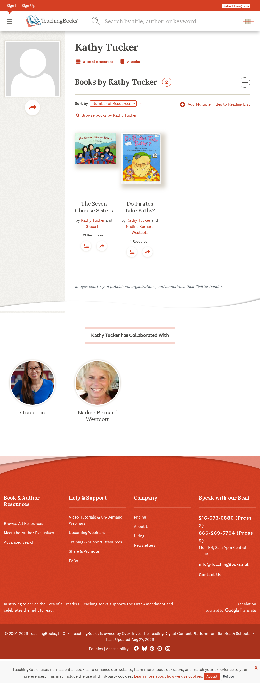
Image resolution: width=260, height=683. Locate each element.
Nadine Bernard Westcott (98, 416)
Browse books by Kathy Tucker (108, 115)
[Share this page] (32, 107)
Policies (96, 648)
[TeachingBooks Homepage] (48, 21)
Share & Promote (84, 551)
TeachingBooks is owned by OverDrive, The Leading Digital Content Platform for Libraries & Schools (161, 633)
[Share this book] (102, 246)
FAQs (73, 560)
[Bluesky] (144, 648)
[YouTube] (159, 648)
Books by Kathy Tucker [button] (121, 82)
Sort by (81, 103)
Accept (211, 676)
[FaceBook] (136, 648)
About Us (142, 526)
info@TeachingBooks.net (224, 564)
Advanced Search (19, 542)
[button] (9, 21)
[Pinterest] (152, 648)
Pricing (140, 517)
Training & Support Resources (95, 542)
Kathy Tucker (93, 220)
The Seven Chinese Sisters (94, 207)
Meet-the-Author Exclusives (29, 533)
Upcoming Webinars (87, 532)
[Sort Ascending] (140, 104)
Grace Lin (94, 226)
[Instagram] (167, 648)
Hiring (139, 536)
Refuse (228, 676)
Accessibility (117, 648)
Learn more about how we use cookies (168, 676)
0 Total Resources (97, 61)
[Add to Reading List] (86, 246)
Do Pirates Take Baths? (140, 207)
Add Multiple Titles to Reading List (218, 104)
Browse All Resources (23, 523)
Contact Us (210, 574)
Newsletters (144, 545)
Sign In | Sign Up (21, 5)
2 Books (133, 61)
